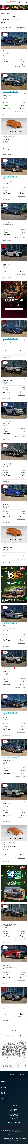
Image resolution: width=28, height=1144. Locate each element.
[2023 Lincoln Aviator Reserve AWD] (14, 40)
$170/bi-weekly (21, 196)
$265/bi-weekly (21, 776)
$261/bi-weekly (21, 938)
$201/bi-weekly (21, 559)
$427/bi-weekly (21, 980)
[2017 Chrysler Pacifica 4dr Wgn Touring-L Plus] (14, 613)
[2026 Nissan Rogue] (14, 584)
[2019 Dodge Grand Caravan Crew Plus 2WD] (14, 833)
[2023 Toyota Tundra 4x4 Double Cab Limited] (14, 953)
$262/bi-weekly (21, 519)
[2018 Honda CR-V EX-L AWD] (14, 658)
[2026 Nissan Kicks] (14, 883)
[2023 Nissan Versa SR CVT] (14, 252)
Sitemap (16, 1140)
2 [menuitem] (9, 1030)
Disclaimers (6, 1138)
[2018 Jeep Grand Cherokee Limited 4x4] (14, 410)
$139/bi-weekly (21, 111)
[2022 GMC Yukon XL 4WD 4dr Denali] (14, 451)
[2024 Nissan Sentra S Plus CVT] (14, 81)
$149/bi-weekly (21, 687)
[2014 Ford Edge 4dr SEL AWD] (14, 126)
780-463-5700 (14, 1110)
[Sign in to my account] (26, 2)
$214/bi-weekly (21, 353)
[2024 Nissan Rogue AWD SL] (14, 995)
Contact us (14, 1105)
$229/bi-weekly (21, 1017)
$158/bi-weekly (21, 643)
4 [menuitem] (15, 1030)
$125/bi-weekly (21, 237)
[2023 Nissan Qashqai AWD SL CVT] (14, 368)
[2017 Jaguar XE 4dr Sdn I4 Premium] (14, 211)
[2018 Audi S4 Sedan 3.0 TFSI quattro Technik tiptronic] (14, 702)
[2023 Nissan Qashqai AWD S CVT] (14, 534)
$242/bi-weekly (21, 732)
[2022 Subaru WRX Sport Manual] (14, 493)
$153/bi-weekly (21, 274)
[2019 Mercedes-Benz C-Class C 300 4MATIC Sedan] (14, 912)
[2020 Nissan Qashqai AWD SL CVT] (14, 328)
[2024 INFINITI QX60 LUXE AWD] (14, 747)
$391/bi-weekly (21, 66)
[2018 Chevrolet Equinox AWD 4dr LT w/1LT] (14, 166)
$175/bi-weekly (21, 818)
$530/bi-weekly (21, 477)
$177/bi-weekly (21, 858)
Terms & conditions (15, 1138)
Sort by (14, 16)
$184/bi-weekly (21, 395)
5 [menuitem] (18, 1030)
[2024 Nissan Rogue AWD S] (14, 791)
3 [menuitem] (12, 1030)
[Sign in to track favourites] (24, 34)
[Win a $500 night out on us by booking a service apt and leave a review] (14, 299)
